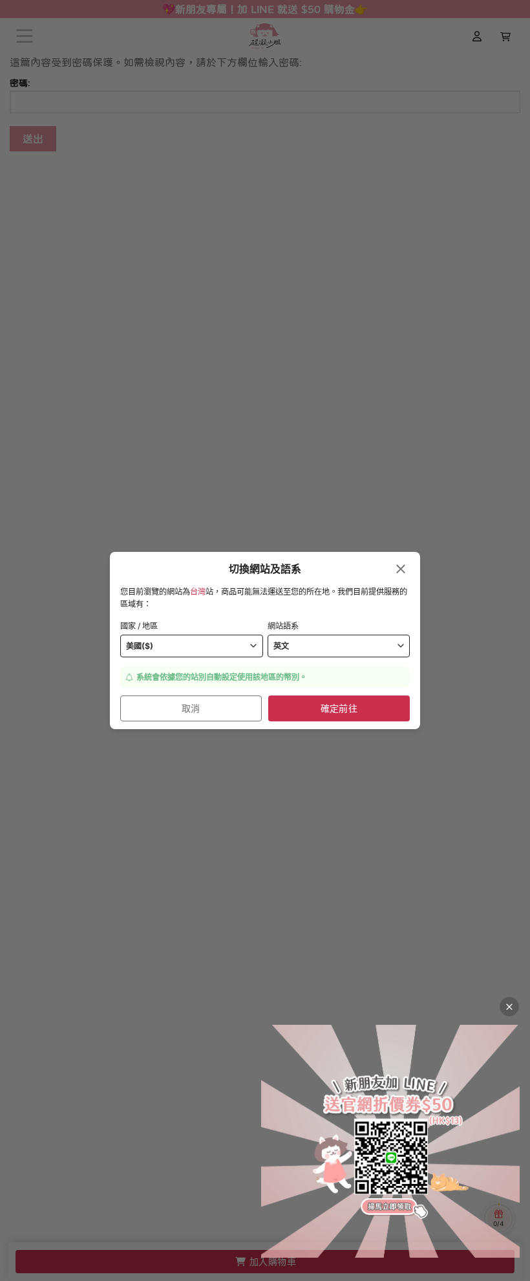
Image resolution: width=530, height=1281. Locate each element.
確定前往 (339, 708)
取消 (191, 708)
